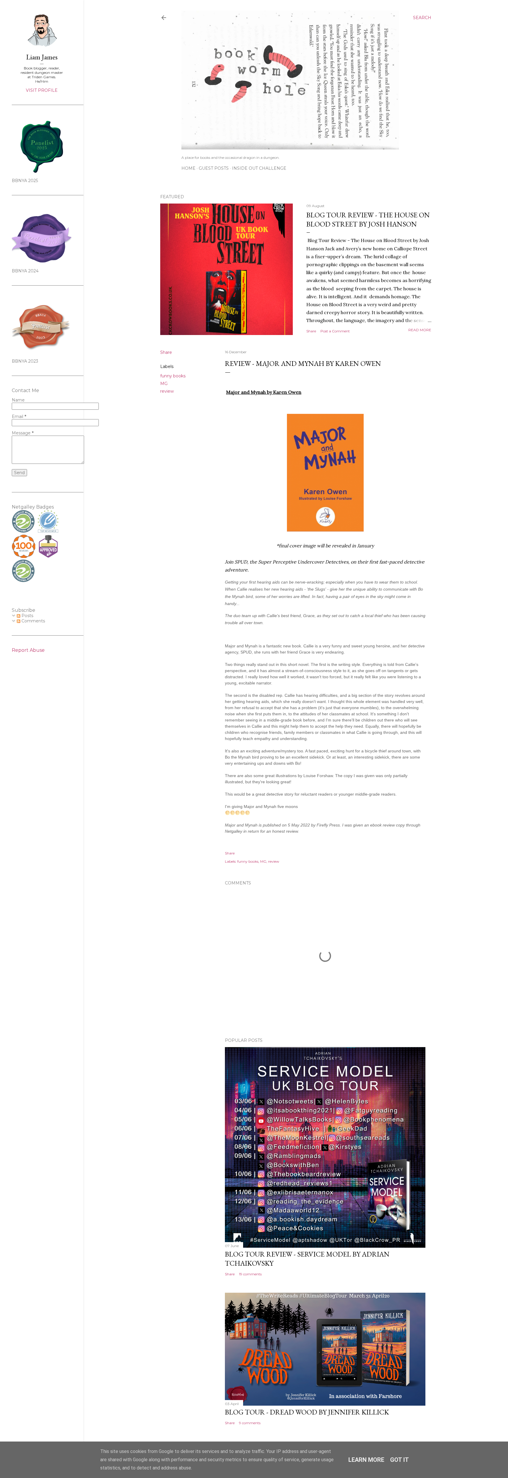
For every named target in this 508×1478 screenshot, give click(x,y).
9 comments (249, 1423)
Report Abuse (28, 650)
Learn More (366, 1459)
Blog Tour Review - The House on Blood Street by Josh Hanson (368, 219)
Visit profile (42, 90)
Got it (399, 1459)
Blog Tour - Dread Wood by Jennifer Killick (307, 1412)
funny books (173, 376)
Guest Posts (214, 168)
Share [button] (311, 331)
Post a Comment (335, 331)
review (167, 391)
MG (164, 383)
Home (188, 168)
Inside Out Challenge (259, 168)
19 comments (250, 1274)
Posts (26, 615)
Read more (419, 330)
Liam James (42, 56)
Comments (32, 621)
